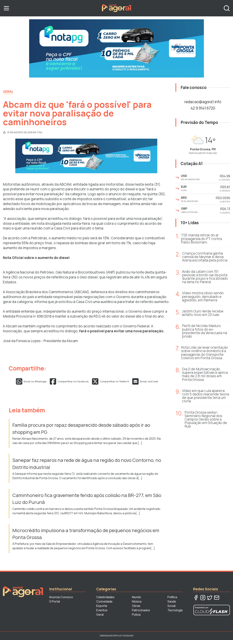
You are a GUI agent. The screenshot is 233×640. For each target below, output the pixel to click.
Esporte (101, 606)
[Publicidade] (116, 48)
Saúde (171, 601)
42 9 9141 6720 (203, 108)
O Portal (54, 601)
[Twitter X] (209, 597)
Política (172, 597)
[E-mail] (216, 597)
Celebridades (105, 597)
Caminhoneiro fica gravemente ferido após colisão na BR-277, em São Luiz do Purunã (86, 498)
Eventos (101, 610)
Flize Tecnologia (125, 635)
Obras (136, 606)
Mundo (136, 597)
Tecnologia (175, 610)
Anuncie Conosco (61, 597)
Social (171, 606)
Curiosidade (104, 601)
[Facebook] (196, 597)
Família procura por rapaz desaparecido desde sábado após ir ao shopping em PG (81, 428)
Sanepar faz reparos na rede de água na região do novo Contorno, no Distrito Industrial (86, 463)
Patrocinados (141, 610)
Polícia (136, 615)
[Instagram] (203, 597)
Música (136, 601)
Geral (8, 91)
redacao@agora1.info (202, 101)
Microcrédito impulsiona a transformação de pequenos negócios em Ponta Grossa (85, 533)
